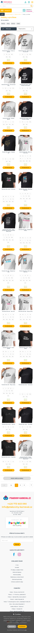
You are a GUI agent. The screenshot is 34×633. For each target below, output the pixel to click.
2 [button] (20, 485)
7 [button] (31, 485)
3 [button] (24, 485)
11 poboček (29, 11)
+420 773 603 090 (17, 503)
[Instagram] (19, 554)
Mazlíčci (3, 23)
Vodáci (18, 23)
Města (8, 23)
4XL (9, 56)
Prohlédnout (8, 63)
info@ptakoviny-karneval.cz (17, 507)
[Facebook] (14, 554)
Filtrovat (8, 29)
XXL (12, 54)
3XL (7, 56)
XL (9, 54)
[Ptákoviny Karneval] (6, 2)
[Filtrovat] (2, 14)
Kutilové (13, 23)
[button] (26, 2)
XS (3, 196)
